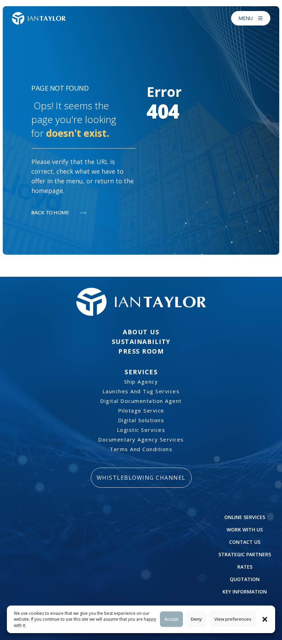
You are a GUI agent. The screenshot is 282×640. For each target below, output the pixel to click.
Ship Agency (141, 381)
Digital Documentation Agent (141, 400)
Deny (196, 619)
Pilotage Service (141, 410)
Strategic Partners (244, 554)
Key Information (245, 591)
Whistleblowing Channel (141, 477)
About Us (141, 332)
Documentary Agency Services (141, 439)
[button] (265, 619)
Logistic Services (141, 429)
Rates (244, 566)
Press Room (141, 351)
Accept (171, 619)
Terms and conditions (141, 449)
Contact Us (244, 542)
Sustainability (141, 341)
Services (141, 372)
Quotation (245, 579)
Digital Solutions (141, 420)
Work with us (245, 529)
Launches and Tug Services (141, 391)
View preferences (232, 619)
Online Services (244, 517)
